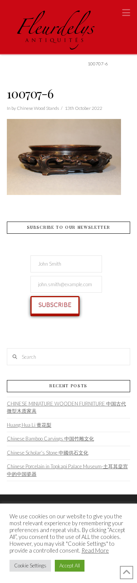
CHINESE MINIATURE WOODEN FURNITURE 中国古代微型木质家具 (66, 407)
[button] (126, 12)
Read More (95, 550)
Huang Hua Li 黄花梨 (29, 425)
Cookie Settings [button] (30, 565)
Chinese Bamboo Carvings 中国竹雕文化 (50, 439)
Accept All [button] (69, 565)
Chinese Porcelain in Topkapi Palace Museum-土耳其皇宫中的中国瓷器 (67, 470)
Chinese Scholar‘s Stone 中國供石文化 (47, 453)
